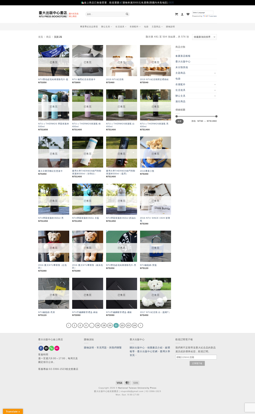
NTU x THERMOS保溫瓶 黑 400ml (154, 125)
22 (122, 325)
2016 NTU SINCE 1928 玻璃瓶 (155, 219)
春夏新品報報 (183, 56)
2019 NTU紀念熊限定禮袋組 (154, 79)
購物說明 (170, 26)
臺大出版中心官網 (147, 351)
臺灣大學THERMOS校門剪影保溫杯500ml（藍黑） (120, 172)
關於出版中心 (137, 347)
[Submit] (127, 14)
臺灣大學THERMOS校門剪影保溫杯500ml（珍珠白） (87, 172)
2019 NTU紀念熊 (115, 79)
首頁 (40, 37)
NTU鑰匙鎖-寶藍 (148, 265)
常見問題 (102, 347)
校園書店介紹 (155, 347)
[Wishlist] (188, 14)
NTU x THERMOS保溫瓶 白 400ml (120, 125)
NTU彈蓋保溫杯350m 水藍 (85, 218)
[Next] (140, 325)
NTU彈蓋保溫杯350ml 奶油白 (121, 218)
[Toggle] (215, 73)
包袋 (146, 26)
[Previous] (68, 325)
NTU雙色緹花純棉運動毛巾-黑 (121, 265)
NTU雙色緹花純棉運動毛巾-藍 (53, 79)
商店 (48, 37)
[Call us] (51, 348)
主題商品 (156, 26)
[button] (176, 14)
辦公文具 (105, 26)
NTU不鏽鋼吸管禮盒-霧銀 (119, 312)
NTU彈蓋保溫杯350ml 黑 (51, 218)
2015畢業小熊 (147, 171)
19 (104, 325)
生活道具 (119, 26)
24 (134, 325)
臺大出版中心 (183, 61)
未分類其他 (181, 67)
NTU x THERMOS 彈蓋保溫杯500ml (53, 125)
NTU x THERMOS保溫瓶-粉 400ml (86, 125)
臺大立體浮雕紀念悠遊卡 (50, 171)
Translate (213, 16)
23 (128, 325)
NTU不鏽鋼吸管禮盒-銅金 (85, 312)
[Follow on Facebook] (41, 348)
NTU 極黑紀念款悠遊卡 (83, 79)
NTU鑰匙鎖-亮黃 (46, 312)
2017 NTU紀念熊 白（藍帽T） (155, 312)
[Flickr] (56, 348)
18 (97, 325)
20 (110, 325)
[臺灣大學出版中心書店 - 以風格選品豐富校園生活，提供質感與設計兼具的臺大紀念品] (59, 14)
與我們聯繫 (115, 347)
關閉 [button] (171, 2)
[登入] (182, 14)
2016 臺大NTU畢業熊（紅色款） (52, 266)
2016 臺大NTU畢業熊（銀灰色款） (87, 266)
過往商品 (180, 101)
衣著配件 (134, 26)
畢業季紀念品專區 (89, 26)
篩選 (179, 121)
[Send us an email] (46, 348)
